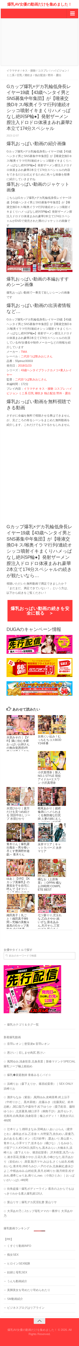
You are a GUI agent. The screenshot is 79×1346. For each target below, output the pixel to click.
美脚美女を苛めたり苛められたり (28, 1290)
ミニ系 (11, 75)
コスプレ (43, 70)
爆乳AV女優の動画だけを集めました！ (39, 4)
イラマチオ (13, 70)
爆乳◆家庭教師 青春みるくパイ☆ (29, 1074)
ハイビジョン (59, 70)
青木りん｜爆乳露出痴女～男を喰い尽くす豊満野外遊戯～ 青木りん (18, 849)
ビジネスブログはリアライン (25, 1307)
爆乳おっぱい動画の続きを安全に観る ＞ (40, 611)
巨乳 (19, 75)
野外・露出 (54, 75)
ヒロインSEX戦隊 (18, 1263)
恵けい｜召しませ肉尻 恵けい (26, 1052)
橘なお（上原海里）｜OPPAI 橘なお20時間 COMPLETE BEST (50, 884)
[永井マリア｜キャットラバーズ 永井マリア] (52, 832)
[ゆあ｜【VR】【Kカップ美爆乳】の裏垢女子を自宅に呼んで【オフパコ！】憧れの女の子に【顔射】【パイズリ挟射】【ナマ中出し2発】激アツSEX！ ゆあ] (21, 868)
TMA (24, 351)
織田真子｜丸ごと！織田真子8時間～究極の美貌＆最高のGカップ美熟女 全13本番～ (18, 922)
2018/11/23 (24, 365)
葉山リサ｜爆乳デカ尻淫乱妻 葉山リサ (32, 1202)
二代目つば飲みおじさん (37, 356)
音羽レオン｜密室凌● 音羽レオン (28, 1043)
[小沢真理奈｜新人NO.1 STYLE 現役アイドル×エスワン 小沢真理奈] (52, 760)
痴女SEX (13, 1254)
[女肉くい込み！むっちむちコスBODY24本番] (52, 724)
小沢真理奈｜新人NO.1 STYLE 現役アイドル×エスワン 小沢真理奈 (49, 777)
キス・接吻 (29, 70)
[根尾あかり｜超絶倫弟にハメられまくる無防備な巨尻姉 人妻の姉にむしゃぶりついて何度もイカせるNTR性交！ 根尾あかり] (52, 796)
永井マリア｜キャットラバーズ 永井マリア (50, 848)
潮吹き (29, 75)
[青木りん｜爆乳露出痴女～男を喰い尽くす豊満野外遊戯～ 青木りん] (21, 832)
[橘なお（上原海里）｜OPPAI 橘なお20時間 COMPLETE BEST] (52, 868)
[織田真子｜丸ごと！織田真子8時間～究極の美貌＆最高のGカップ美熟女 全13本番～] (21, 903)
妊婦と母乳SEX (17, 1272)
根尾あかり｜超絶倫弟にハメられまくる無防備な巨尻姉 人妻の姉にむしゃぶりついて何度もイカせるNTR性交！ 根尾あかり (50, 819)
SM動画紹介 (15, 1298)
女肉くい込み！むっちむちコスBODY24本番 (49, 740)
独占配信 (40, 75)
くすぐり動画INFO (19, 1245)
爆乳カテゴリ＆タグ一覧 (23, 1024)
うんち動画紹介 (17, 1281)
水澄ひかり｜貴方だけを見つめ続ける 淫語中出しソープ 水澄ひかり (18, 813)
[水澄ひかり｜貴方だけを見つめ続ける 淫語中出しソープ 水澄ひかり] (21, 796)
